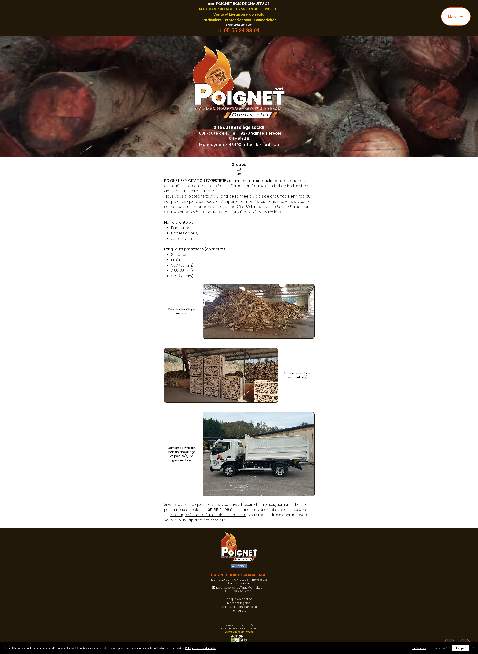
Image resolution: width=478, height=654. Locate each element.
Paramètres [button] (419, 648)
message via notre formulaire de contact (208, 514)
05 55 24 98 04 (242, 30)
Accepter (460, 648)
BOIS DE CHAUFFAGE (215, 9)
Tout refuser (439, 648)
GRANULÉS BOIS (248, 9)
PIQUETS (272, 9)
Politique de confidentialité (200, 648)
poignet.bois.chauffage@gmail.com (240, 587)
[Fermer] (473, 648)
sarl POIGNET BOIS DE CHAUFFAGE (238, 3)
